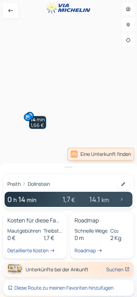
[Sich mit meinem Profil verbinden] (128, 9)
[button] (37, 122)
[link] (100, 154)
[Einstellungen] (128, 24)
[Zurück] (10, 10)
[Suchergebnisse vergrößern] (68, 167)
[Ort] (128, 40)
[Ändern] (123, 184)
